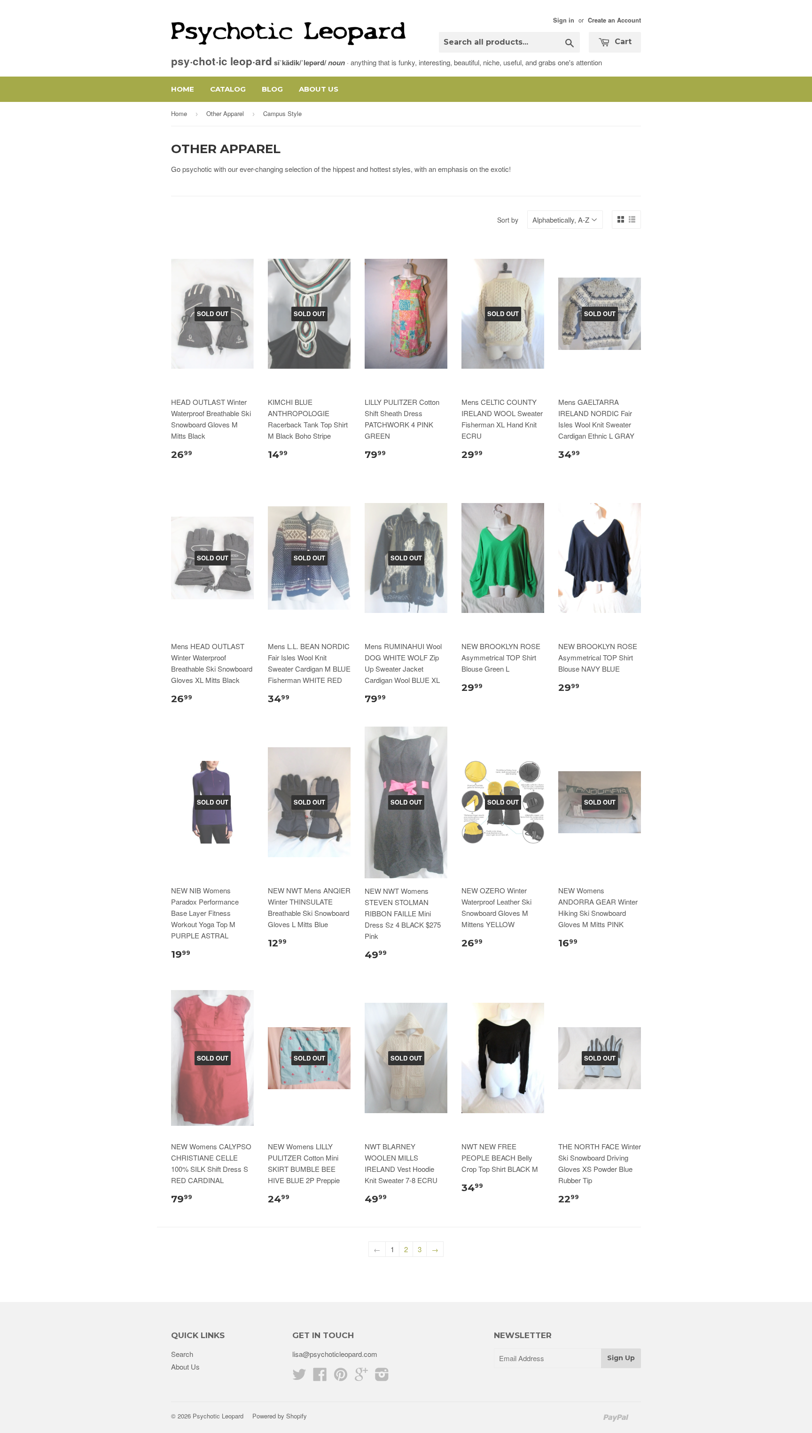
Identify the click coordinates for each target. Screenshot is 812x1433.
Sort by (507, 220)
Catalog (228, 89)
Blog (272, 89)
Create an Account (614, 20)
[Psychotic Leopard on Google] (361, 1377)
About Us (318, 89)
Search (182, 1354)
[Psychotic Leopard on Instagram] (382, 1377)
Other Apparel (225, 113)
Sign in (563, 20)
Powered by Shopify (279, 1415)
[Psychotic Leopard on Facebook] (320, 1377)
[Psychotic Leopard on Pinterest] (341, 1377)
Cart (622, 41)
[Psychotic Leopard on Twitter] (299, 1377)
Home (182, 89)
